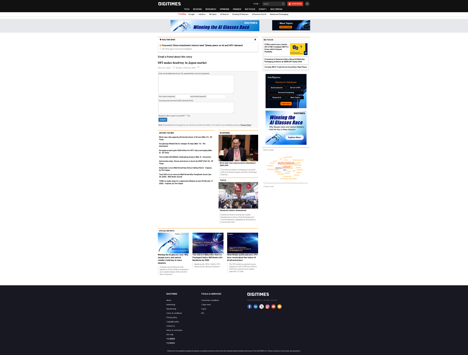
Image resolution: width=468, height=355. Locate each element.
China (286, 160)
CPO (281, 159)
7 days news (206, 304)
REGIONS (197, 9)
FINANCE (237, 9)
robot (286, 166)
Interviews (225, 133)
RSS (202, 313)
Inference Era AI (259, 14)
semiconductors (298, 160)
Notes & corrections (174, 330)
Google (191, 14)
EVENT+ (263, 9)
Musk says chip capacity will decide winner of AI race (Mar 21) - (185, 138)
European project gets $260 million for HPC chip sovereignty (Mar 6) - (185, 151)
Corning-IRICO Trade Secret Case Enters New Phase (285, 67)
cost (291, 166)
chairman (281, 174)
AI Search (224, 14)
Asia (299, 162)
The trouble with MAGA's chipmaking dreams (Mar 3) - (185, 157)
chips (289, 171)
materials (300, 169)
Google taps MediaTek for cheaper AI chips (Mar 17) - (182, 145)
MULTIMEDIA (276, 9)
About (168, 300)
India (284, 157)
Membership (171, 309)
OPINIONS (224, 9)
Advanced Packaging (279, 14)
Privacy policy (171, 317)
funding (296, 175)
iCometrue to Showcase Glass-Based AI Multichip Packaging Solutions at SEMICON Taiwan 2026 (284, 60)
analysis (298, 167)
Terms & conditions (174, 313)
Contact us (170, 326)
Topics (223, 180)
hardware (278, 171)
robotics (201, 14)
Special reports (166, 231)
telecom (289, 157)
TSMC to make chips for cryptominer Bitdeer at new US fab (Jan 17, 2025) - (186, 182)
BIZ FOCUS (250, 9)
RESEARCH (210, 9)
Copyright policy (172, 321)
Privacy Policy (246, 125)
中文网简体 (170, 343)
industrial (270, 165)
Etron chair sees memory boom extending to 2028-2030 (238, 164)
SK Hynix (213, 14)
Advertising (170, 304)
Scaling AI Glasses (240, 14)
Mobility (287, 173)
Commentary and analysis (288, 178)
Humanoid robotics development (233, 210)
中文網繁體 (170, 339)
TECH (186, 9)
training (298, 172)
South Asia (297, 165)
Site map (169, 334)
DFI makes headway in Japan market (182, 62)
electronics (271, 169)
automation (286, 163)
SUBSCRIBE (297, 4)
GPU (293, 170)
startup (277, 169)
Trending (182, 14)
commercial (287, 176)
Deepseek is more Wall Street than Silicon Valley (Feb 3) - (185, 169)
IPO (284, 170)
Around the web (166, 133)
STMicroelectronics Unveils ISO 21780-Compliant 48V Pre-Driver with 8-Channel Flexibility (276, 48)
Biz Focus (268, 40)
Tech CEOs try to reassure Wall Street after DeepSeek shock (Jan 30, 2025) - (185, 175)
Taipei (292, 168)
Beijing (295, 163)
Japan (275, 161)
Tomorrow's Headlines (210, 300)
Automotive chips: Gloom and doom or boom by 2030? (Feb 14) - (186, 162)
